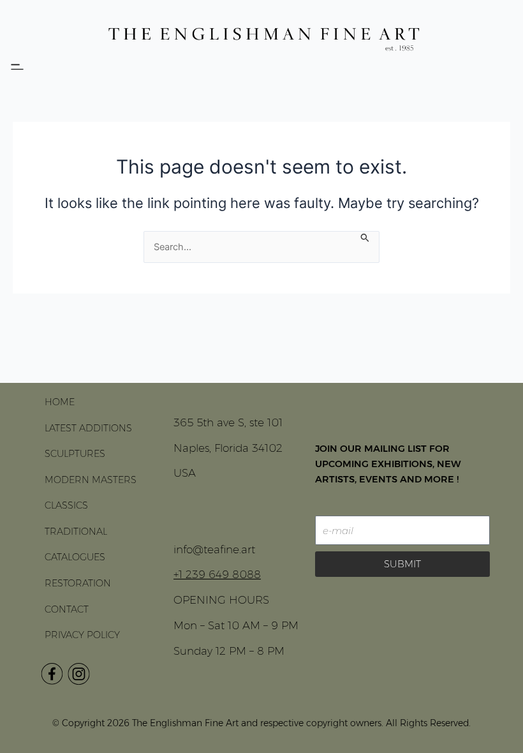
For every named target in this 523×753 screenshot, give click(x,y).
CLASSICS (66, 505)
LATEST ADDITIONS (88, 428)
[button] (16, 67)
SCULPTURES (75, 453)
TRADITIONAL (76, 531)
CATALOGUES (75, 557)
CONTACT (67, 609)
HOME (60, 402)
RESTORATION (78, 583)
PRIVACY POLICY (82, 635)
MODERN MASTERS (90, 480)
